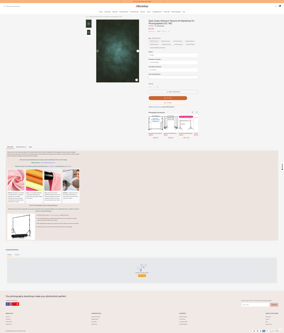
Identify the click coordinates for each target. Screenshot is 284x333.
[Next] (138, 51)
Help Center (268, 316)
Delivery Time (9, 324)
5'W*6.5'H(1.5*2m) (165, 41)
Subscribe (274, 304)
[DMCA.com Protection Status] (276, 331)
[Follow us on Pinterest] (14, 304)
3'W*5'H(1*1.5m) (154, 41)
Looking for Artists (183, 321)
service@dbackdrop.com (48, 162)
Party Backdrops (134, 12)
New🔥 (101, 12)
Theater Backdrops (176, 12)
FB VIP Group (182, 319)
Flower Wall (167, 12)
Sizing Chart (94, 321)
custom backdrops (54, 215)
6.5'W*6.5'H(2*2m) (189, 41)
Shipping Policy (94, 319)
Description (10, 147)
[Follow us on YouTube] (17, 304)
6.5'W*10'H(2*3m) (154, 44)
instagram (51, 166)
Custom (149, 12)
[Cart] (279, 6)
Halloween (115, 12)
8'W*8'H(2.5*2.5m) (166, 44)
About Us (8, 316)
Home (87, 16)
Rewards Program (183, 316)
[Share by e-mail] (168, 31)
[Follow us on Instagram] (10, 304)
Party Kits (142, 12)
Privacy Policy (269, 324)
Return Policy (94, 324)
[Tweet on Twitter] (166, 31)
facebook (68, 166)
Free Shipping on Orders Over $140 (142, 1)
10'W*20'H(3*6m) (190, 44)
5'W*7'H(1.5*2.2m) (177, 41)
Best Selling (107, 12)
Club (184, 12)
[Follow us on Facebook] (7, 304)
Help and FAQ (9, 321)
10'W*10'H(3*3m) (178, 44)
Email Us (267, 319)
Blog (267, 321)
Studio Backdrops (123, 12)
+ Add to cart (185, 137)
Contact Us (8, 319)
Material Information (95, 316)
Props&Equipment (157, 12)
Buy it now (168, 102)
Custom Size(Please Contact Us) (157, 47)
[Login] (276, 6)
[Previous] (192, 112)
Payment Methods (183, 324)
